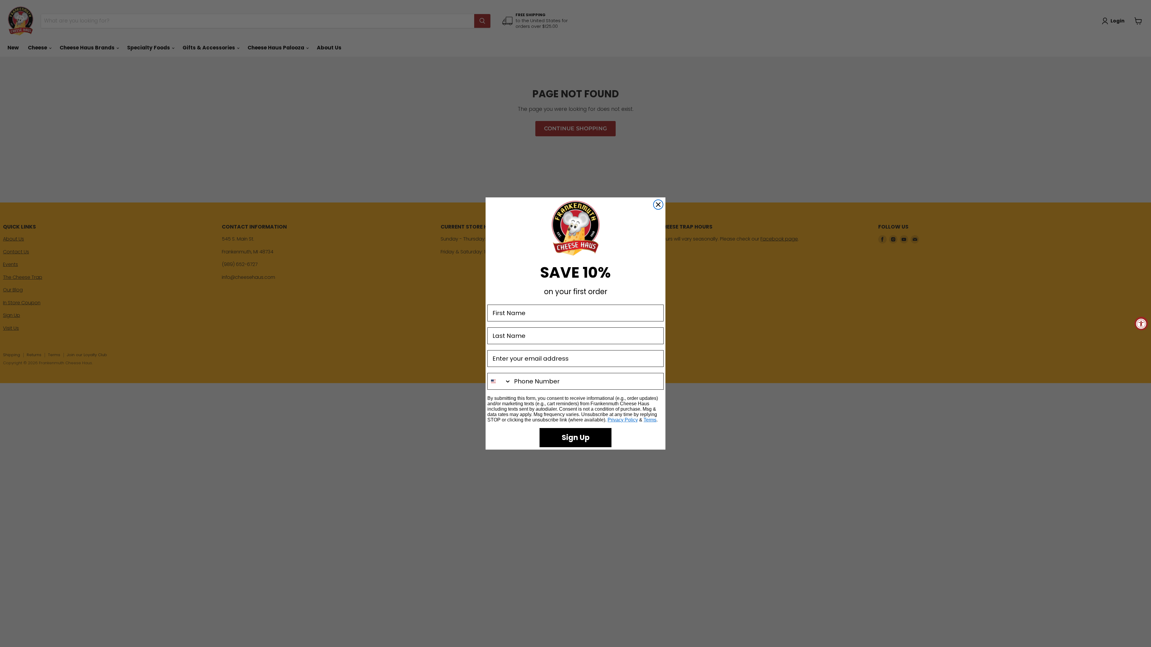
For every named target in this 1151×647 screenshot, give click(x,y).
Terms (650, 419)
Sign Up (576, 437)
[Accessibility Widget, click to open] (1141, 323)
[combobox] (499, 381)
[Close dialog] (658, 204)
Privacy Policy (623, 419)
